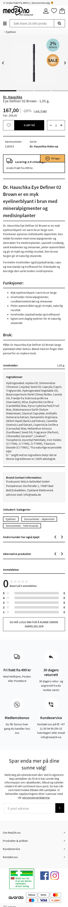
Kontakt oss (10, 857)
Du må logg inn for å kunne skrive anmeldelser (34, 624)
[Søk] (59, 23)
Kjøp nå (29, 125)
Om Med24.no (12, 832)
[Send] (59, 808)
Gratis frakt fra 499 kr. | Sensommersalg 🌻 (30, 3)
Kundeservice (11, 849)
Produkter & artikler (15, 841)
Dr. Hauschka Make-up (44, 146)
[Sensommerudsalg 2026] (53, 60)
